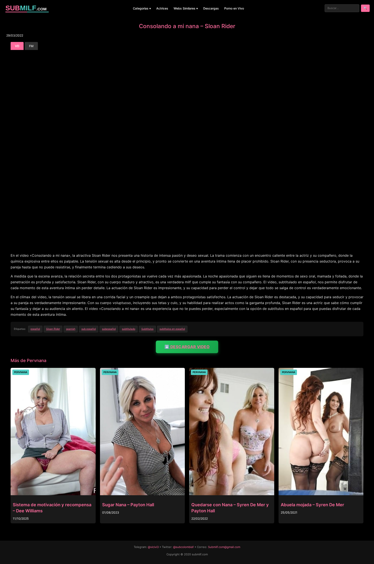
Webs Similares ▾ (186, 8)
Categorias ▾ (142, 8)
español (35, 328)
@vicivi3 (153, 547)
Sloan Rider (53, 328)
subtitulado (128, 328)
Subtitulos (147, 328)
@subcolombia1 (183, 547)
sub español (88, 328)
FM (31, 46)
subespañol (109, 328)
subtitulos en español (172, 328)
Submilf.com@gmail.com (224, 547)
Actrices (162, 8)
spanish (70, 328)
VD (17, 46)
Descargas (211, 8)
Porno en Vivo (234, 8)
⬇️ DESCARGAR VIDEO (187, 346)
